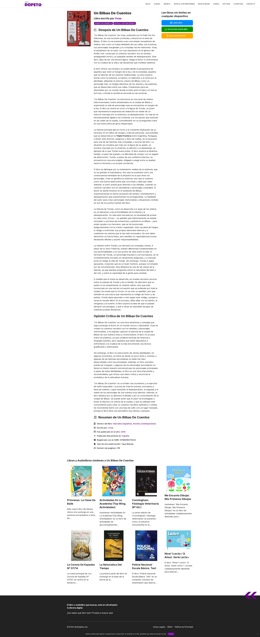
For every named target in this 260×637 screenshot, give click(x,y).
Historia (226, 4)
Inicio (148, 4)
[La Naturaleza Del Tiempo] (114, 545)
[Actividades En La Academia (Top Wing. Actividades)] (114, 481)
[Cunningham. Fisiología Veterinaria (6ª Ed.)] (146, 481)
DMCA (170, 627)
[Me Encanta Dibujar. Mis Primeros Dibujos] (179, 479)
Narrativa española (103, 23)
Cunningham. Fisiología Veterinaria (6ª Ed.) (145, 504)
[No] (257, 634)
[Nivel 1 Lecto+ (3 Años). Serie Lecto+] (179, 540)
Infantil (167, 4)
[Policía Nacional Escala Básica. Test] (146, 545)
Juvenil (157, 4)
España (125, 436)
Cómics (216, 4)
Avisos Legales (159, 627)
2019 (123, 432)
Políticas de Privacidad (184, 627)
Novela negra (204, 4)
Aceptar (171, 634)
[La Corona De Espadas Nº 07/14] (81, 545)
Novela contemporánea (184, 4)
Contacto (250, 4)
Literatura (238, 4)
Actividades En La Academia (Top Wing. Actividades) (113, 504)
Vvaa (118, 18)
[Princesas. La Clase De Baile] (81, 481)
